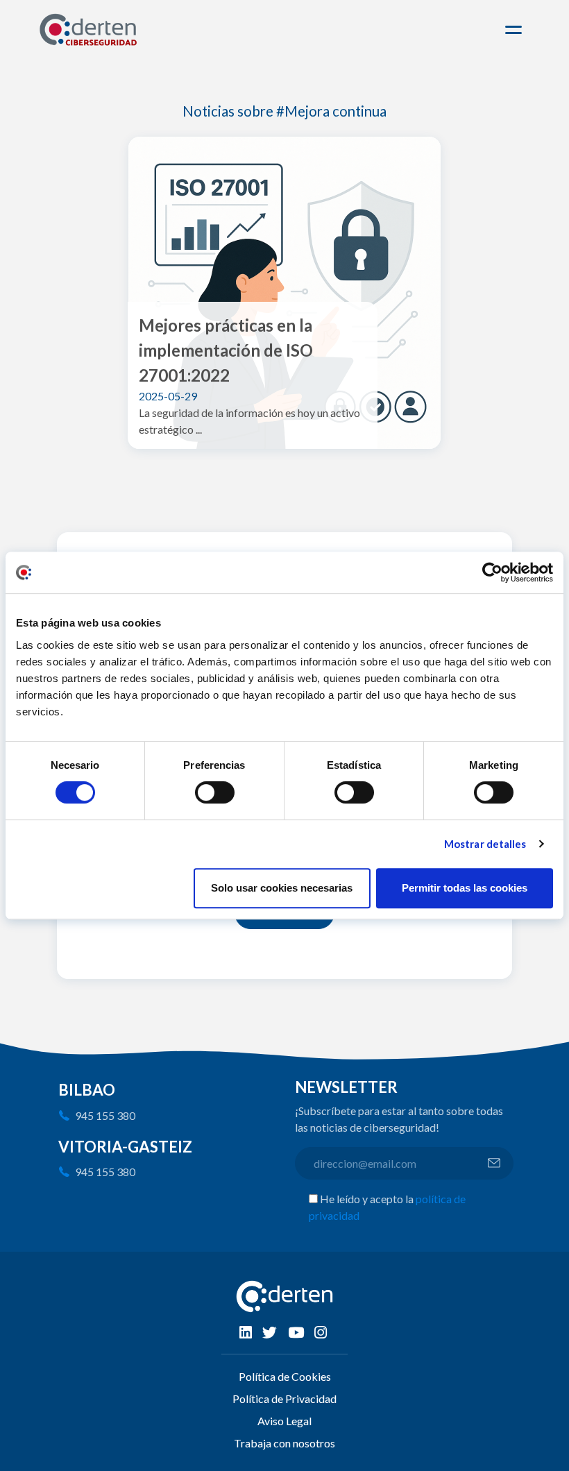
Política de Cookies (285, 1376)
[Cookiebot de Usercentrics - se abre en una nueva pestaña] (492, 572)
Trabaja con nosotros (284, 1442)
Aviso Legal (284, 1420)
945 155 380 (105, 1115)
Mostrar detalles (485, 843)
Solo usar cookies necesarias (282, 888)
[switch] (215, 792)
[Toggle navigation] (515, 30)
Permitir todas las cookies (464, 888)
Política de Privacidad (284, 1398)
